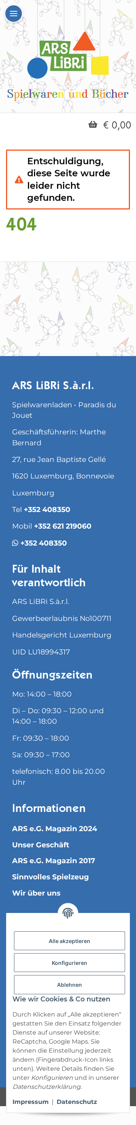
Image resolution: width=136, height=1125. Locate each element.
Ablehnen (69, 984)
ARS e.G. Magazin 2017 (53, 860)
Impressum (30, 1101)
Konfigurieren (69, 963)
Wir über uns (36, 893)
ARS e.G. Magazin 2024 (54, 828)
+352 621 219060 (62, 526)
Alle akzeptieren (69, 941)
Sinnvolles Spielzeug (50, 877)
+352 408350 (47, 509)
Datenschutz (77, 1101)
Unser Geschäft (40, 845)
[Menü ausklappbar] (14, 14)
